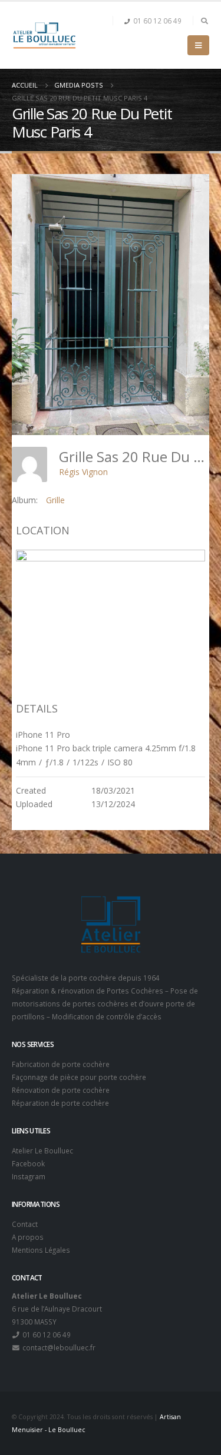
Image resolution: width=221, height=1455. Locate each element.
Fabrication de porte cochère (61, 1064)
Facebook (28, 1163)
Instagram (28, 1176)
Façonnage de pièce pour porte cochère (79, 1077)
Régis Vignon (83, 471)
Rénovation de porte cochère (61, 1090)
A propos (28, 1237)
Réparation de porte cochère (60, 1103)
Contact (25, 1224)
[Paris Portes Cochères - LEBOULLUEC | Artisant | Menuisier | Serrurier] (44, 35)
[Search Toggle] (204, 20)
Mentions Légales (41, 1250)
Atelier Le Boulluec (42, 1150)
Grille (55, 500)
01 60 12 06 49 (157, 20)
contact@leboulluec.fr (58, 1347)
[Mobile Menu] (198, 45)
